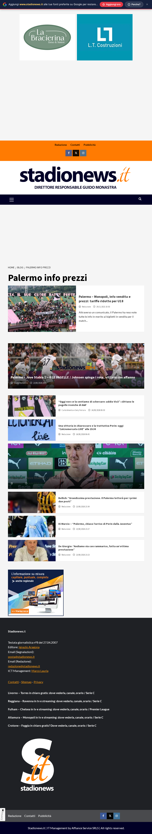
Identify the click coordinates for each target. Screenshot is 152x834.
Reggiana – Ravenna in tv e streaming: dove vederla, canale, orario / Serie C (55, 701)
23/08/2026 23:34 (83, 506)
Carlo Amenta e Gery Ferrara (74, 410)
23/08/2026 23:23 (83, 554)
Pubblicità (89, 144)
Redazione (61, 144)
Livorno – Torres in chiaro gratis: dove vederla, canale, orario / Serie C (51, 693)
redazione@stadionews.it (24, 666)
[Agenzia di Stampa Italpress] (36, 592)
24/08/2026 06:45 (83, 434)
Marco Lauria (40, 671)
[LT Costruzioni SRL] (105, 37)
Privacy (38, 682)
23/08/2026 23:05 (40, 383)
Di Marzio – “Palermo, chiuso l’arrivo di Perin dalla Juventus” (95, 523)
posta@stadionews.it (21, 656)
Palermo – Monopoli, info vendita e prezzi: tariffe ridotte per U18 (104, 298)
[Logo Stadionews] (37, 764)
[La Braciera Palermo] (47, 37)
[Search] (140, 199)
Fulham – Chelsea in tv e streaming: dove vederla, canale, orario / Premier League (58, 709)
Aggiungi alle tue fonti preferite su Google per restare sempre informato (63, 4)
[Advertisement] (76, 111)
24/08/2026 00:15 (35, 483)
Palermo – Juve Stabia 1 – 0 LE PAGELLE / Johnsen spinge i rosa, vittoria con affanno (73, 377)
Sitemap (26, 682)
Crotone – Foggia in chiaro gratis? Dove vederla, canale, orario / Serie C (52, 725)
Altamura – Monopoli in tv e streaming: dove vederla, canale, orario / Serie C (55, 717)
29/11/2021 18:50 (103, 306)
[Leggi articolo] (42, 309)
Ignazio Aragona (29, 647)
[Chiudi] (147, 4)
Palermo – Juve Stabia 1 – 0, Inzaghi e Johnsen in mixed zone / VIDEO (62, 478)
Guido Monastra (21, 383)
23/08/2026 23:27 (83, 529)
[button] (16, 200)
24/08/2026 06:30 (98, 410)
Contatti (75, 144)
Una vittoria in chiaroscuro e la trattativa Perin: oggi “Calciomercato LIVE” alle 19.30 (90, 427)
